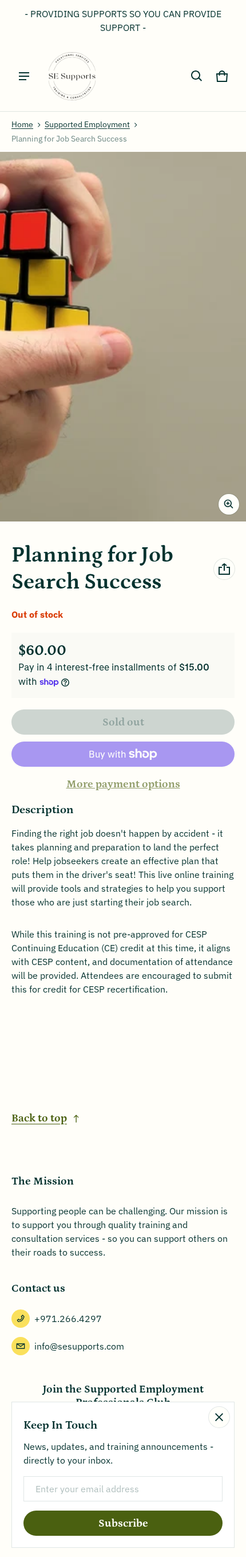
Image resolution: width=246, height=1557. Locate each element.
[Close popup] (219, 1417)
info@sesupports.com (79, 1346)
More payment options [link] (123, 784)
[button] (196, 76)
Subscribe (123, 1523)
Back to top (39, 1118)
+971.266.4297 (68, 1318)
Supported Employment (87, 124)
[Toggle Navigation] (24, 76)
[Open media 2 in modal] (123, 336)
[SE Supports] (72, 76)
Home (22, 124)
